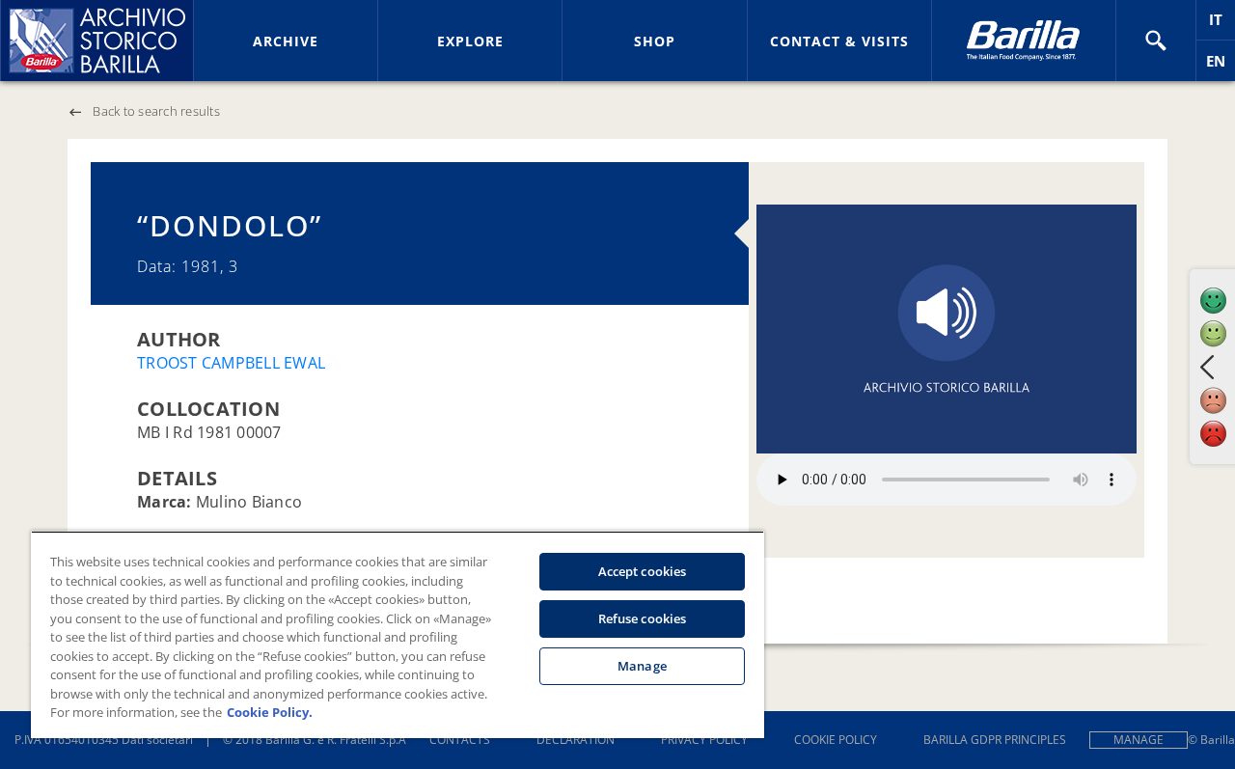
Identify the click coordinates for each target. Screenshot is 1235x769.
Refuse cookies (642, 618)
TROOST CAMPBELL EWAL (231, 362)
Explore (470, 41)
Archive (285, 41)
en (1220, 66)
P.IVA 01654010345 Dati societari (103, 739)
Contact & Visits (839, 41)
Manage (1138, 739)
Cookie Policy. (270, 712)
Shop (654, 41)
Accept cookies (642, 571)
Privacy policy (704, 739)
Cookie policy (835, 739)
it (1222, 25)
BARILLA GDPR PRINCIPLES (994, 739)
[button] (1155, 40)
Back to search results (156, 111)
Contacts (459, 739)
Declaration (575, 739)
